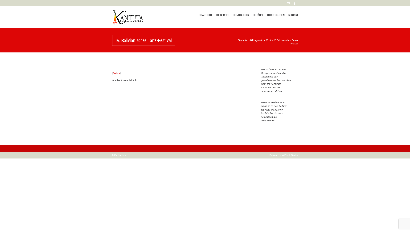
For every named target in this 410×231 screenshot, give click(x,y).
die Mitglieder (241, 15)
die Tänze (258, 15)
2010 (268, 40)
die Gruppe (222, 15)
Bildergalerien (276, 15)
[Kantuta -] (140, 17)
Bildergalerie (256, 40)
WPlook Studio (290, 155)
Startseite (206, 15)
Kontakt (293, 15)
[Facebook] (294, 3)
